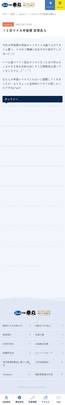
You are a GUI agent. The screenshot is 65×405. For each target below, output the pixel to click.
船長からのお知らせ (12, 325)
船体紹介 (7, 334)
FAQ (58, 401)
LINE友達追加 (41, 362)
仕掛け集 (39, 334)
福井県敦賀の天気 (44, 374)
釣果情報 (32, 401)
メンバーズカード (44, 352)
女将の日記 (8, 343)
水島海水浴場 (41, 343)
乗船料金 (20, 401)
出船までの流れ (42, 325)
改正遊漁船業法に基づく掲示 (16, 363)
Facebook (7, 374)
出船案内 (6, 401)
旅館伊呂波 (8, 352)
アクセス (46, 401)
